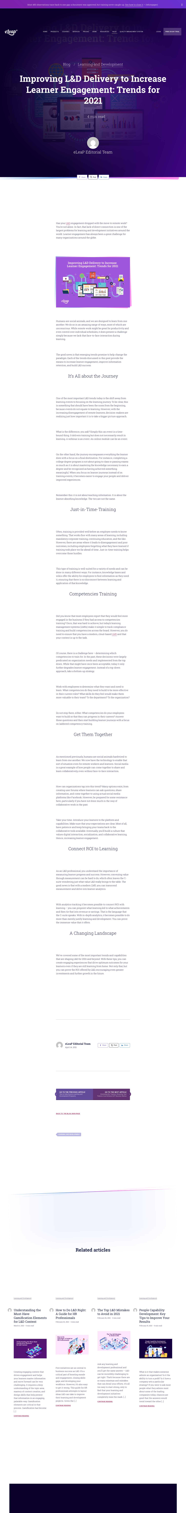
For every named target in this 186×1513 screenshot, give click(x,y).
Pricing (86, 31)
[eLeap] (20, 33)
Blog (114, 31)
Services (76, 31)
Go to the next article (112, 1094)
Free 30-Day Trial (172, 31)
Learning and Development (100, 64)
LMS (114, 634)
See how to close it (134, 4)
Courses (65, 31)
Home (45, 31)
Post (94, 177)
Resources (104, 31)
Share (83, 177)
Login (158, 31)
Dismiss (182, 4)
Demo (94, 31)
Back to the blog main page (68, 1113)
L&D (68, 223)
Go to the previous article (72, 1094)
